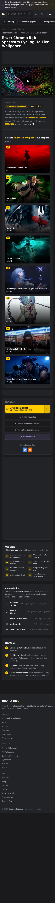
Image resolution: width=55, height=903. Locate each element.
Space (4, 767)
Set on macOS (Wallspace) (29, 423)
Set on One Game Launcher (28, 430)
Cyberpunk (6, 759)
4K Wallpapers (8, 752)
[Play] (6, 93)
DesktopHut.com (16, 809)
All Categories (7, 738)
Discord (5, 785)
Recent (5, 722)
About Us (5, 777)
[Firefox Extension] (30, 450)
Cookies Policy (7, 801)
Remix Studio (29, 436)
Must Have (6, 734)
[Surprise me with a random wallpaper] (36, 14)
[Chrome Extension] (25, 450)
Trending (10, 21)
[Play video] (28, 81)
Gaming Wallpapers (10, 756)
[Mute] (44, 93)
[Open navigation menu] (50, 14)
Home (4, 29)
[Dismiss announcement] (52, 4)
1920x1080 (9, 124)
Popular (5, 726)
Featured (5, 730)
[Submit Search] (42, 14)
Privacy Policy (7, 797)
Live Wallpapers (29, 21)
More (7, 141)
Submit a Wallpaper (13, 718)
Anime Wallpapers (9, 748)
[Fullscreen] (49, 93)
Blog (4, 781)
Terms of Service (9, 793)
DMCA (4, 789)
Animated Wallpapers (19, 29)
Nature (5, 763)
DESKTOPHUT (10, 701)
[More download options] (47, 409)
